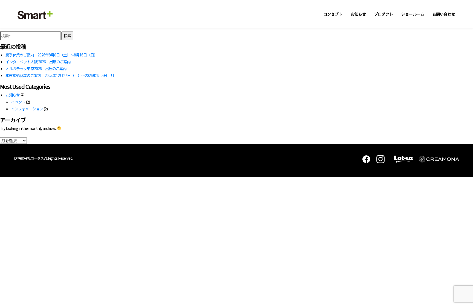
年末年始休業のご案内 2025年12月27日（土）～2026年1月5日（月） (61, 75)
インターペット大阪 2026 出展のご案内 (38, 61)
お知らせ (358, 14)
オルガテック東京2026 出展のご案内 (36, 68)
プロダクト (383, 14)
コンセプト (333, 14)
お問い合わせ (443, 14)
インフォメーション (27, 108)
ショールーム (412, 14)
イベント (18, 102)
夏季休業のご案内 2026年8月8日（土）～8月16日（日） (51, 55)
